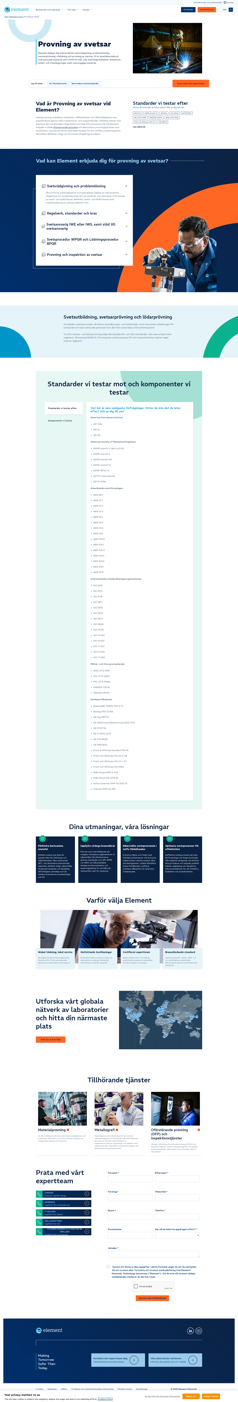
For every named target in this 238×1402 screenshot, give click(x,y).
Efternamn (161, 1172)
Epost (111, 1210)
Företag (112, 1191)
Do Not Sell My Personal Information (162, 1396)
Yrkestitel (160, 1191)
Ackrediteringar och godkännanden (208, 2)
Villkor (64, 1389)
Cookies (39, 1389)
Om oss (72, 9)
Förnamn (112, 1172)
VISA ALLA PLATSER (51, 1039)
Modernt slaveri (125, 1389)
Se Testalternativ (58, 83)
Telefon (159, 1210)
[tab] (64, 408)
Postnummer (115, 1229)
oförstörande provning (65, 127)
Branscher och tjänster (48, 9)
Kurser (86, 9)
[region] (119, 1396)
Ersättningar (142, 1389)
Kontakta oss (206, 10)
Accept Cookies (211, 1396)
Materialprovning (16, 17)
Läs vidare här (139, 126)
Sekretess (52, 1389)
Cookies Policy (105, 1399)
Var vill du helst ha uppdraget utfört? (175, 1229)
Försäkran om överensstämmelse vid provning (92, 1389)
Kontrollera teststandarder (85, 83)
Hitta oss (188, 10)
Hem (6, 17)
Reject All (191, 1396)
